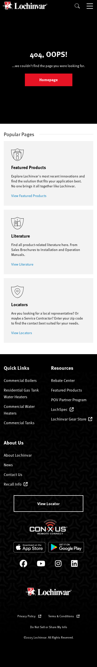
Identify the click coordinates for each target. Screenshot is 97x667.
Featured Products (66, 390)
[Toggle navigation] (90, 6)
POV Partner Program (69, 399)
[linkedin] (74, 565)
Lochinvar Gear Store (68, 418)
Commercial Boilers (20, 380)
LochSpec (59, 409)
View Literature (22, 264)
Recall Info (13, 484)
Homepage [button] (48, 80)
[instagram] (58, 565)
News (8, 464)
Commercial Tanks (19, 422)
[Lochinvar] (24, 5)
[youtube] (41, 565)
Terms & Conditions (61, 616)
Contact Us (13, 474)
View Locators (21, 332)
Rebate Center (63, 380)
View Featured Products (29, 195)
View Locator (48, 503)
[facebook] (23, 565)
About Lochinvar (18, 455)
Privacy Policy (26, 616)
